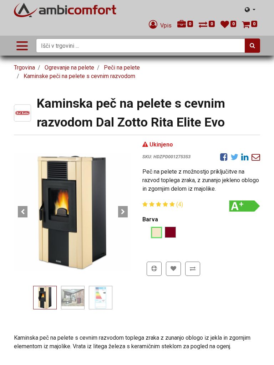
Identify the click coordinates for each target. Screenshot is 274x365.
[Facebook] (224, 157)
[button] (23, 212)
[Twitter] (234, 157)
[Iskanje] (252, 45)
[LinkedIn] (245, 157)
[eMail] (256, 157)
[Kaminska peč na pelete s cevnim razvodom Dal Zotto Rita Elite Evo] (73, 211)
